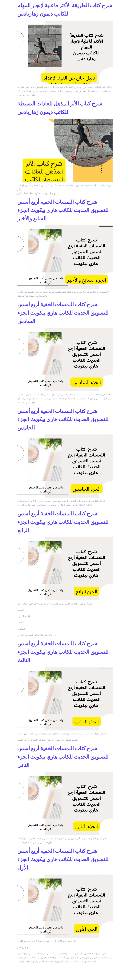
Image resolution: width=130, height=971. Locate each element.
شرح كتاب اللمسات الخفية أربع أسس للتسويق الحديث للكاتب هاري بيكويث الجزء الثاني (63, 757)
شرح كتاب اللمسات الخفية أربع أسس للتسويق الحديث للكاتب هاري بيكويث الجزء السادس (63, 313)
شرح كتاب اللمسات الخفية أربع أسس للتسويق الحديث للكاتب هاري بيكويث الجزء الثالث (63, 652)
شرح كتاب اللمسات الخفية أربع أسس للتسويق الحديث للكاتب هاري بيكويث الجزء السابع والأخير (63, 210)
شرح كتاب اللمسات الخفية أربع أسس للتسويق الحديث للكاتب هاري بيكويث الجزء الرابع (63, 522)
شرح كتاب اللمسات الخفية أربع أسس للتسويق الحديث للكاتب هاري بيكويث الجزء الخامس (63, 419)
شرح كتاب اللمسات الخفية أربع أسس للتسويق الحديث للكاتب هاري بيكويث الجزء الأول (63, 859)
